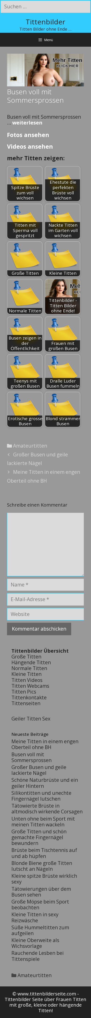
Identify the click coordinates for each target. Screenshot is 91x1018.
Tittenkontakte (29, 697)
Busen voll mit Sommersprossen (31, 757)
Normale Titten (29, 668)
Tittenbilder (45, 21)
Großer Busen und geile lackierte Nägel (38, 770)
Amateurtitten (30, 445)
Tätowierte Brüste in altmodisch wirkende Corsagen (47, 808)
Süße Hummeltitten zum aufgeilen (40, 930)
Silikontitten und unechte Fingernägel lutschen (41, 796)
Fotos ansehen (28, 135)
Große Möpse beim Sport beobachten (40, 904)
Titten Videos (26, 680)
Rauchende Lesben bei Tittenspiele (37, 956)
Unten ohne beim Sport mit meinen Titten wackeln (43, 821)
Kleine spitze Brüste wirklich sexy (44, 879)
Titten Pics (23, 691)
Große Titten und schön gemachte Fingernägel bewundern (38, 837)
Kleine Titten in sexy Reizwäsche (35, 917)
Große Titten (26, 656)
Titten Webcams (30, 686)
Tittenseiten (25, 703)
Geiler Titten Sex (30, 718)
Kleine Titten (26, 674)
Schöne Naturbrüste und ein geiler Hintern (44, 783)
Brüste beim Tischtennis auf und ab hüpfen (44, 853)
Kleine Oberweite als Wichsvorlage (35, 943)
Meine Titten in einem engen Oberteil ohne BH (44, 744)
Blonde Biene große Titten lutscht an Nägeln (41, 866)
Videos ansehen (30, 146)
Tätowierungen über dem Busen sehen (41, 892)
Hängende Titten (31, 662)
